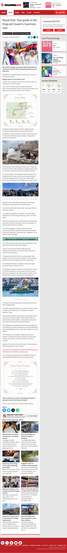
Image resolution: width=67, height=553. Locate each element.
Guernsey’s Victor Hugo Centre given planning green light (10, 465)
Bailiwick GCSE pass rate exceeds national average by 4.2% (10, 491)
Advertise (25, 545)
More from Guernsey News (22, 33)
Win (23, 12)
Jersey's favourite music (36, 5)
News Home (8, 33)
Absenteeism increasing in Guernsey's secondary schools (10, 436)
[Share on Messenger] (32, 37)
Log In (48, 30)
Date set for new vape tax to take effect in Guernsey (29, 490)
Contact (37, 12)
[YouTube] (16, 543)
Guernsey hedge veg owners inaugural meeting (28, 436)
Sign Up (59, 30)
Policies (45, 545)
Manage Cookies (35, 545)
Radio (17, 12)
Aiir (65, 549)
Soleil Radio (8, 545)
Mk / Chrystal (56, 5)
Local (29, 12)
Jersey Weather (50, 80)
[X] (11, 543)
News (10, 12)
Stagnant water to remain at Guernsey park (29, 464)
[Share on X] (34, 37)
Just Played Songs (51, 38)
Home (3, 12)
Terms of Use (62, 545)
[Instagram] (7, 543)
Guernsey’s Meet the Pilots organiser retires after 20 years (28, 518)
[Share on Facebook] (29, 37)
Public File (52, 545)
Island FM (17, 545)
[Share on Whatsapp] (37, 37)
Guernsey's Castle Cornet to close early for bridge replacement (10, 518)
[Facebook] (2, 543)
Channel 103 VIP (51, 21)
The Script (55, 63)
